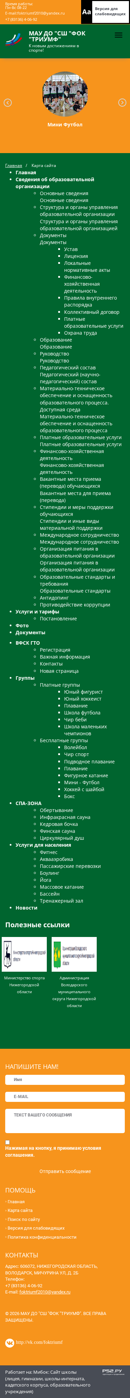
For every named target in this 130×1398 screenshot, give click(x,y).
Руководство (54, 353)
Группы (25, 678)
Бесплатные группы (64, 740)
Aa (86, 11)
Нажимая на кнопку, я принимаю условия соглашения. (53, 1151)
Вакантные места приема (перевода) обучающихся (70, 482)
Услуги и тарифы (37, 611)
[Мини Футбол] (65, 94)
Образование (56, 339)
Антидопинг (54, 597)
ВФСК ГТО (28, 642)
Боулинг (49, 873)
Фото (22, 625)
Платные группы (60, 684)
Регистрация (55, 649)
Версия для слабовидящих (110, 11)
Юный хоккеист (83, 698)
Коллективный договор (92, 312)
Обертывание (56, 810)
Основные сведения (64, 193)
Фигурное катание (86, 775)
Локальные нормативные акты (87, 266)
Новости (26, 907)
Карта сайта (20, 1210)
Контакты (51, 663)
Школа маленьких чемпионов (85, 730)
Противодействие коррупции (75, 604)
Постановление (58, 618)
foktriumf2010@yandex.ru (41, 13)
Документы (53, 235)
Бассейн (50, 893)
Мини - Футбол (81, 782)
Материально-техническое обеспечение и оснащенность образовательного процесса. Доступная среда (76, 398)
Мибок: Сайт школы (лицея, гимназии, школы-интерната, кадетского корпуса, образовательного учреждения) (47, 1382)
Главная (13, 165)
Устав (71, 249)
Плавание (76, 705)
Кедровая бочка (59, 824)
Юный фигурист (83, 691)
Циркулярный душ (62, 838)
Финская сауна (57, 831)
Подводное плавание (89, 761)
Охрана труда (80, 332)
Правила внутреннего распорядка (90, 301)
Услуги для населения (43, 845)
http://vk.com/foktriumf (39, 1341)
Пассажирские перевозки (70, 866)
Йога (45, 880)
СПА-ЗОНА (29, 803)
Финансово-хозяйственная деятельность (82, 284)
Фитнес (49, 852)
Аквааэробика (56, 859)
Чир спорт (76, 754)
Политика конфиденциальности (42, 1237)
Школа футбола (82, 712)
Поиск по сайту (24, 1219)
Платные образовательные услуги (93, 322)
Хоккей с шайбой (84, 789)
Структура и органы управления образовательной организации (79, 210)
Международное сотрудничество (79, 534)
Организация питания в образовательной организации (77, 552)
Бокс (69, 796)
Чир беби (75, 719)
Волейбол (75, 747)
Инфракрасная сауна (65, 817)
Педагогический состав (68, 367)
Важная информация (65, 656)
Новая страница (59, 671)
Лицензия (76, 256)
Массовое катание (62, 887)
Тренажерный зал (61, 900)
